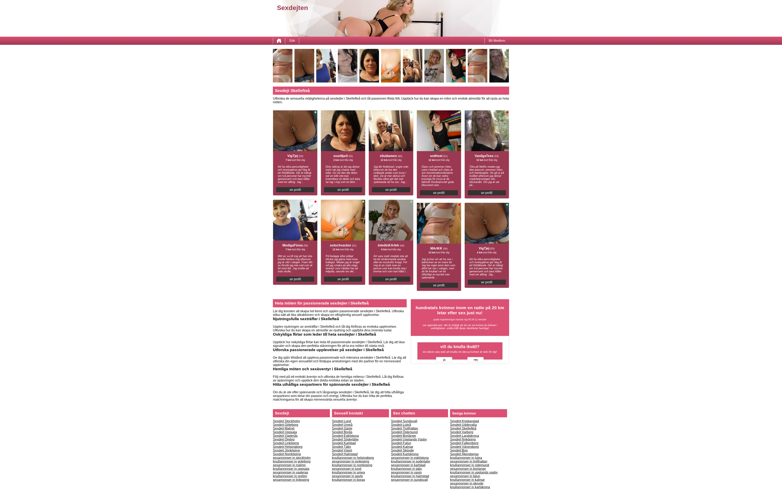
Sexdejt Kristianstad (464, 421)
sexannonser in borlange (468, 468)
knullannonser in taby (406, 468)
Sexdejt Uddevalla (463, 424)
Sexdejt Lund (341, 421)
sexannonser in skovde (466, 483)
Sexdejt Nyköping (463, 439)
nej (476, 359)
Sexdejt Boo (459, 450)
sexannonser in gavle (347, 476)
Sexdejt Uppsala (285, 432)
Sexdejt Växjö (342, 450)
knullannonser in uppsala (291, 468)
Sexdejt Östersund (404, 432)
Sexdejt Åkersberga (464, 454)
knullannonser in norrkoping (352, 465)
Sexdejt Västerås (285, 435)
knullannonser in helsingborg (353, 457)
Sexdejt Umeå (342, 424)
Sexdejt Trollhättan (404, 428)
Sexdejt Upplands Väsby (409, 439)
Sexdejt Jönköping (286, 450)
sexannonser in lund (346, 468)
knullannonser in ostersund (469, 465)
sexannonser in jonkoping (350, 461)
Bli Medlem (497, 40)
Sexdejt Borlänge (403, 435)
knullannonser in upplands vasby (474, 472)
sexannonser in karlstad (408, 465)
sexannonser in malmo (289, 465)
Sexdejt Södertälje (345, 439)
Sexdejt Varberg (461, 432)
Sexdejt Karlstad (344, 443)
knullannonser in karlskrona (470, 487)
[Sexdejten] (279, 41)
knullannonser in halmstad (410, 476)
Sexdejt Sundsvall (404, 421)
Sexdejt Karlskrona (404, 454)
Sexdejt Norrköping (287, 454)
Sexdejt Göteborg (285, 424)
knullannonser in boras (348, 479)
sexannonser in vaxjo (406, 472)
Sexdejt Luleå (401, 424)
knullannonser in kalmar (467, 479)
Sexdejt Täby (341, 446)
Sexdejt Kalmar (402, 446)
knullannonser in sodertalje (410, 461)
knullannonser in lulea (466, 457)
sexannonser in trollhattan (468, 461)
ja (444, 359)
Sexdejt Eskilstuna (345, 435)
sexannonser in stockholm (292, 457)
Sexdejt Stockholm (286, 421)
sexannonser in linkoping (291, 479)
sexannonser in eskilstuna (410, 457)
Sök (292, 40)
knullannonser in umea (348, 472)
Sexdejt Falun (401, 443)
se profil (295, 189)
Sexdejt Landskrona (464, 435)
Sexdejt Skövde (402, 450)
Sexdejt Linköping (286, 443)
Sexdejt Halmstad (345, 454)
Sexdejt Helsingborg (287, 446)
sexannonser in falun (465, 476)
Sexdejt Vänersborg (464, 446)
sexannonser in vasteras (290, 472)
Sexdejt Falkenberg (464, 443)
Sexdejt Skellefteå (463, 428)
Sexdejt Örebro (284, 439)
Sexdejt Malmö (283, 428)
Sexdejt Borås (342, 432)
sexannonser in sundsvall (409, 479)
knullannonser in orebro (290, 476)
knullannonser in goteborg (292, 461)
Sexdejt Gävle (342, 428)
